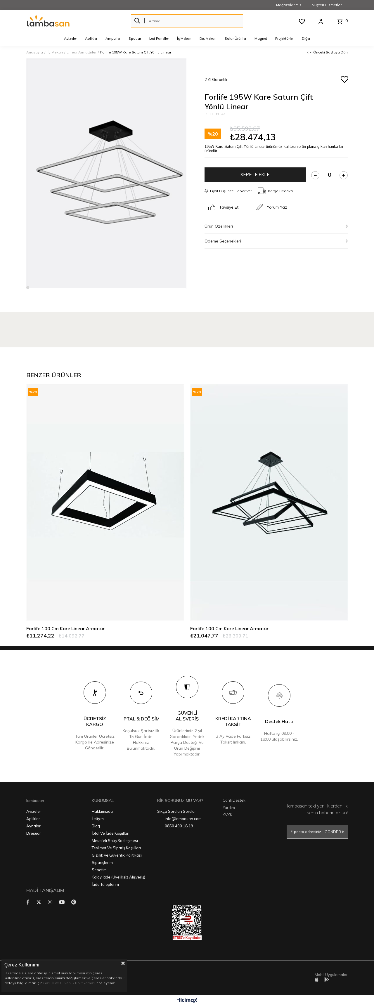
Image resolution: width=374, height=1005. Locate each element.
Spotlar (135, 38)
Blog (96, 826)
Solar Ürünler (235, 38)
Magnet (260, 38)
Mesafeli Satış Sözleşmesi (115, 840)
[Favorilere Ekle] (344, 80)
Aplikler (91, 38)
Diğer (306, 38)
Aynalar (33, 826)
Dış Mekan (208, 38)
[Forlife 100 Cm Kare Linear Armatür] (105, 502)
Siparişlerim (102, 862)
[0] (339, 21)
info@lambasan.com (183, 818)
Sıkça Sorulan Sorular (176, 811)
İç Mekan (184, 38)
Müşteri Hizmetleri (327, 5)
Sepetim (99, 869)
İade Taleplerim (105, 884)
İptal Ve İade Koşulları (110, 833)
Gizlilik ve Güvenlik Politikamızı (69, 983)
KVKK (227, 814)
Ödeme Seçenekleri (223, 241)
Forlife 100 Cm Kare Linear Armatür (65, 628)
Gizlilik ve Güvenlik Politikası (117, 855)
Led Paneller (159, 38)
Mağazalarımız (289, 5)
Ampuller (112, 38)
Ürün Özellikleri (219, 226)
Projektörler (284, 38)
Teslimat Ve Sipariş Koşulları (116, 847)
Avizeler (70, 38)
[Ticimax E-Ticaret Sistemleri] (187, 1001)
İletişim (98, 818)
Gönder (333, 831)
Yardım (229, 807)
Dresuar (33, 833)
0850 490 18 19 (179, 826)
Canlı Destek (234, 800)
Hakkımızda (102, 811)
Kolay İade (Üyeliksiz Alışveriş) (118, 877)
